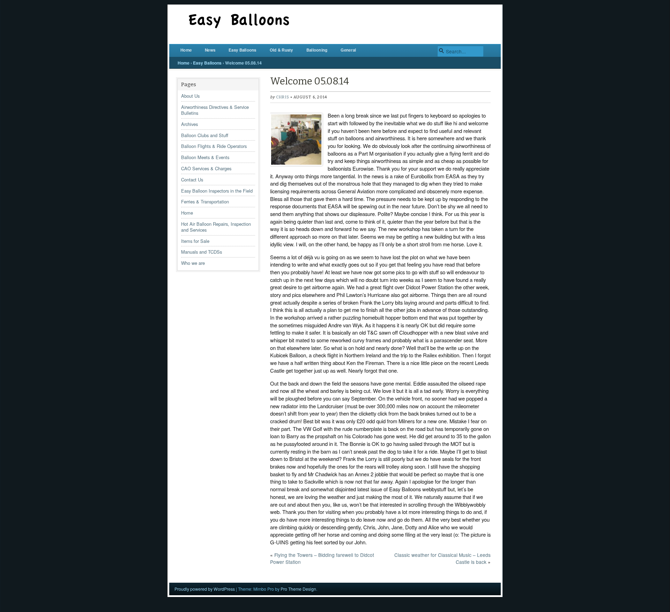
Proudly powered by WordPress (204, 589)
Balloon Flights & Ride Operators (214, 146)
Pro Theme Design (298, 589)
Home (186, 50)
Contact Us (192, 179)
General (348, 50)
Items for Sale (195, 241)
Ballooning (317, 50)
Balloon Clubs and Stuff (204, 135)
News (210, 50)
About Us (190, 95)
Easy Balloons (242, 50)
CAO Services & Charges (206, 168)
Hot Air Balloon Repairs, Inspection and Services (216, 227)
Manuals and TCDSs (201, 251)
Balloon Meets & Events (205, 157)
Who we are (193, 263)
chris (282, 97)
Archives (189, 124)
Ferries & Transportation (205, 201)
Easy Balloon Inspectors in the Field (217, 190)
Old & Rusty (281, 50)
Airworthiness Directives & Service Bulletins (215, 110)
